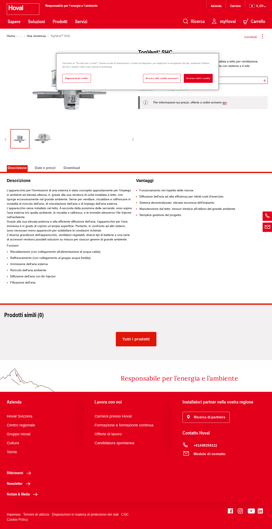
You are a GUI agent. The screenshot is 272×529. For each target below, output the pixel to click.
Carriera (235, 5)
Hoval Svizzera (19, 416)
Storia (12, 452)
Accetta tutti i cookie (198, 78)
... (21, 36)
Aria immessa (36, 36)
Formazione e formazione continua (124, 425)
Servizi (81, 21)
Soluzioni (36, 21)
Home (11, 36)
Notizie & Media (18, 494)
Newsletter (15, 483)
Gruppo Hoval (18, 434)
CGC (125, 514)
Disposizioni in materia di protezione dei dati (85, 514)
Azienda (216, 5)
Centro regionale (21, 425)
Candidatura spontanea (114, 443)
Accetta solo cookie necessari (161, 78)
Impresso (14, 514)
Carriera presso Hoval (113, 416)
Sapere (14, 21)
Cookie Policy (17, 519)
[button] (206, 417)
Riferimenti (15, 472)
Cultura (13, 443)
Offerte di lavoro (108, 434)
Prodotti (60, 21)
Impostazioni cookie (76, 78)
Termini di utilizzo (36, 514)
